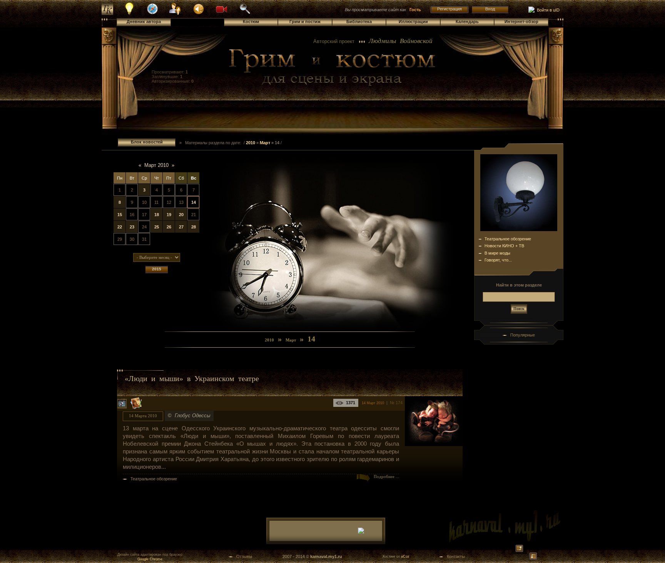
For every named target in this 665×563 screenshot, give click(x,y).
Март (265, 142)
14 (193, 202)
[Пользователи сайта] (175, 14)
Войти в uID (547, 10)
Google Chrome (149, 559)
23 (132, 227)
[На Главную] (332, 67)
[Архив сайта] (245, 13)
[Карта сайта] (152, 13)
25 (156, 227)
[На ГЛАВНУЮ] (107, 13)
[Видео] (221, 8)
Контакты (456, 556)
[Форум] (198, 8)
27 (181, 227)
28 (193, 227)
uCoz (405, 556)
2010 (250, 142)
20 (181, 214)
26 (169, 227)
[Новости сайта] (129, 14)
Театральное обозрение (153, 478)
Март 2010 (156, 165)
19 (169, 214)
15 (119, 214)
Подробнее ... (386, 477)
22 (119, 227)
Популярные (522, 335)
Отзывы (244, 556)
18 (156, 214)
